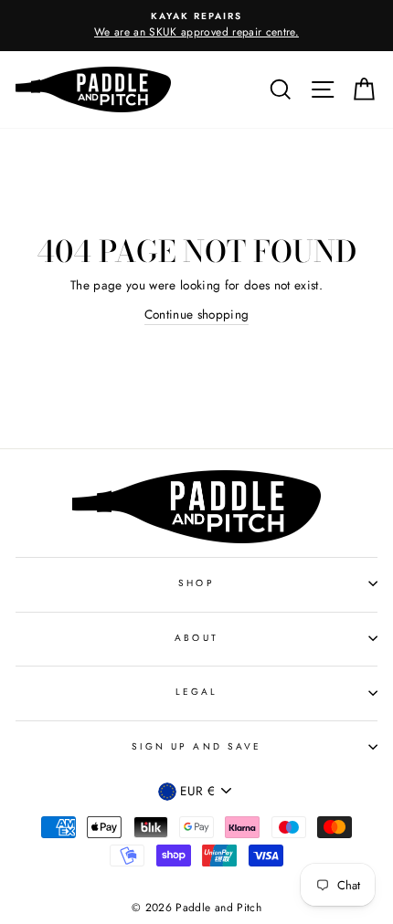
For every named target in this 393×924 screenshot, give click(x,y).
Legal (196, 691)
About (196, 638)
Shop (196, 583)
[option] (196, 25)
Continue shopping (197, 314)
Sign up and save (196, 746)
